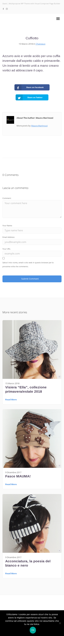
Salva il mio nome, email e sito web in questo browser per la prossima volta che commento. (27, 264)
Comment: (6, 198)
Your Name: (7, 225)
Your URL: (6, 249)
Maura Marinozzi (39, 125)
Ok (32, 630)
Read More (11, 399)
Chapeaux (40, 43)
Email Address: (8, 237)
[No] (60, 623)
